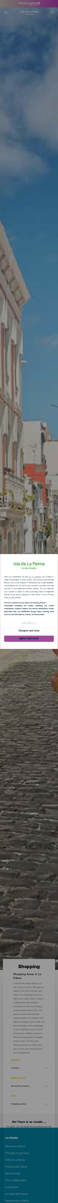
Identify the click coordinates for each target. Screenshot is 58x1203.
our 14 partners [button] (35, 577)
